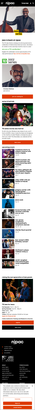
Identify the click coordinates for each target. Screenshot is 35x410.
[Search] (33, 3)
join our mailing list (18, 96)
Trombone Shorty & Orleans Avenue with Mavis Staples (23, 151)
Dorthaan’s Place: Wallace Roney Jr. (22, 251)
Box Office (22, 367)
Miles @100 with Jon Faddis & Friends (22, 180)
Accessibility (7, 352)
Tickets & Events (24, 365)
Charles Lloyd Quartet (23, 230)
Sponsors (22, 383)
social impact (5, 369)
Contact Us (4, 379)
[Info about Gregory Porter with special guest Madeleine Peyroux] (8, 193)
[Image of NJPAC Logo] (13, 3)
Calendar (22, 375)
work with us (5, 377)
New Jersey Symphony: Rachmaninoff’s (22, 222)
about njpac (5, 367)
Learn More (23, 327)
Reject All (17, 403)
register (23, 322)
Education (5, 383)
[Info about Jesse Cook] (8, 203)
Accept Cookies (17, 407)
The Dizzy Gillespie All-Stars (23, 171)
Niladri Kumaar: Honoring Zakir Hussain (23, 162)
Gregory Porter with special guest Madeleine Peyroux (22, 191)
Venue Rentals (5, 371)
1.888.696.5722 (8, 350)
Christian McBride (8, 89)
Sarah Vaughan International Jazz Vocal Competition (22, 261)
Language (25, 3)
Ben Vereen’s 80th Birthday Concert (22, 241)
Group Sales (23, 373)
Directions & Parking (25, 371)
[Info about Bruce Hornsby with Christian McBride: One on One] (8, 213)
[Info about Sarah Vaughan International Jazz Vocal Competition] (8, 263)
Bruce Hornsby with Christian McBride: (22, 211)
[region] (17, 396)
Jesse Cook (19, 200)
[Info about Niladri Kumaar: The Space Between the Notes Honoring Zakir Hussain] (8, 163)
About (4, 365)
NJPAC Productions (6, 373)
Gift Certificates (23, 377)
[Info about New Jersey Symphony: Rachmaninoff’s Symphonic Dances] (8, 223)
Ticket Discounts (24, 369)
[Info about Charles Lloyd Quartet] (8, 233)
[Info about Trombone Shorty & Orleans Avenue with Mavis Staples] (8, 153)
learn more (23, 142)
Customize (17, 399)
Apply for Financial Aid (9, 316)
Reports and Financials (8, 375)
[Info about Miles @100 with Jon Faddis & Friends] (8, 183)
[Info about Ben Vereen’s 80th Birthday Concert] (8, 243)
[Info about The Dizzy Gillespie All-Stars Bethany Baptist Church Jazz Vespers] (8, 173)
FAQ (20, 379)
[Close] (32, 386)
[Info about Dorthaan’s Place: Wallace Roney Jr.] (8, 253)
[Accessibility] (30, 3)
